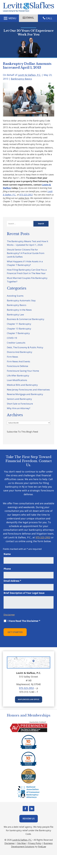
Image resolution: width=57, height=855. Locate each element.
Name (7, 554)
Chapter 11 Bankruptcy (19, 323)
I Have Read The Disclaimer (24, 621)
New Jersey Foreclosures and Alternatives (28, 389)
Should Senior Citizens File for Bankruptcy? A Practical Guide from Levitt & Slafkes (25, 253)
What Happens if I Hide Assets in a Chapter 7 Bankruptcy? (25, 263)
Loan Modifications (17, 380)
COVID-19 (12, 337)
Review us (29, 818)
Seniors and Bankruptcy (19, 398)
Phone (7, 568)
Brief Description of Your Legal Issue (24, 592)
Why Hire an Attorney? (18, 408)
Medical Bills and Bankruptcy (22, 384)
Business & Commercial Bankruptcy (25, 319)
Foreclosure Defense (17, 366)
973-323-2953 (26, 194)
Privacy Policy (34, 843)
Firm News (12, 356)
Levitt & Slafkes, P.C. (29, 75)
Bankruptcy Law (15, 314)
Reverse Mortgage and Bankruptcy (25, 394)
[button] (9, 18)
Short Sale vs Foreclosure (20, 403)
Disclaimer (9, 614)
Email (30, 17)
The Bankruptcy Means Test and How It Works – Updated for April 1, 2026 (27, 243)
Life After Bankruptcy (18, 375)
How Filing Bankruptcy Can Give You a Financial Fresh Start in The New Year (27, 271)
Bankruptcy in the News (19, 309)
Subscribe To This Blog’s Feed (22, 431)
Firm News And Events (18, 361)
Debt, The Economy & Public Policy (25, 347)
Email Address (12, 580)
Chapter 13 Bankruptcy (19, 328)
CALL (49, 18)
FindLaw (42, 846)
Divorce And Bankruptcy (19, 351)
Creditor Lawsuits (16, 342)
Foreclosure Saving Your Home (23, 370)
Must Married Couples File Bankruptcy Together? (27, 279)
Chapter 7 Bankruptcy (18, 333)
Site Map (21, 843)
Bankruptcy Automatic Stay (21, 300)
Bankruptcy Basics (21, 78)
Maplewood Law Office (28, 699)
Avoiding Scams (15, 295)
